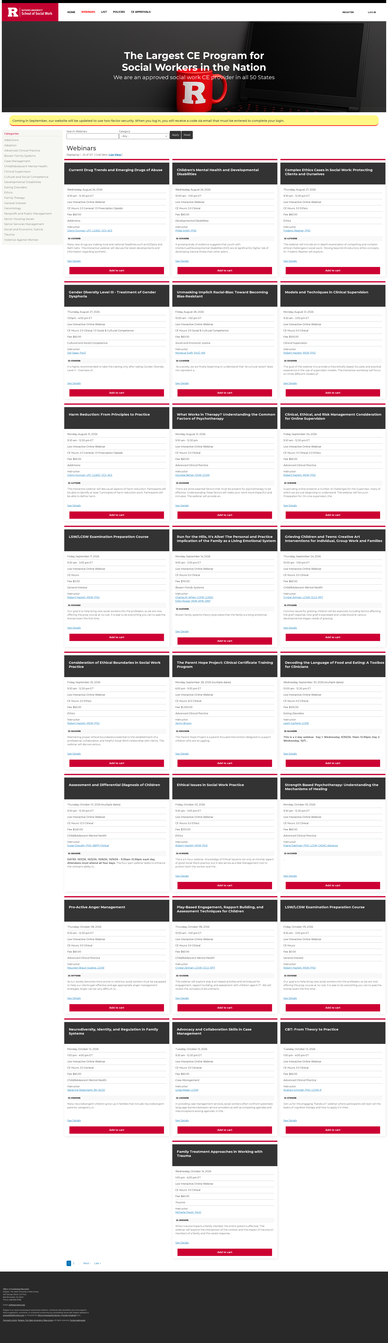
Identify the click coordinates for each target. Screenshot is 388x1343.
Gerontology (12, 208)
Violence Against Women (21, 239)
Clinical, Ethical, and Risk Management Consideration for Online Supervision (333, 416)
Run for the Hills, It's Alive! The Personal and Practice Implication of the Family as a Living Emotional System (226, 539)
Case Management (17, 161)
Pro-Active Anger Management (97, 907)
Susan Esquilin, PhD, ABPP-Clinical (88, 845)
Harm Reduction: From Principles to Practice (109, 414)
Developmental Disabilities (22, 182)
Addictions (11, 140)
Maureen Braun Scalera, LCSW (85, 967)
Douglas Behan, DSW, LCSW (192, 475)
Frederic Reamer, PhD (296, 230)
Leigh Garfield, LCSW (296, 723)
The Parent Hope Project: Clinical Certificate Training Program (225, 665)
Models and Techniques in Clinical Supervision (326, 292)
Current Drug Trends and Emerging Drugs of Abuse (115, 170)
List (104, 11)
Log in (372, 12)
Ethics (8, 192)
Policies (119, 11)
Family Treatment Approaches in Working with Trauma (220, 1154)
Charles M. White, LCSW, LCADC (194, 597)
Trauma (9, 234)
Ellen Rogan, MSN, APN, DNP (193, 601)
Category (124, 131)
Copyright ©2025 (10, 1320)
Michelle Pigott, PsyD (188, 1212)
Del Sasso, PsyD (76, 352)
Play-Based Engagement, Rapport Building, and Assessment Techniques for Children (220, 909)
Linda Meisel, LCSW (186, 1090)
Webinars (88, 11)
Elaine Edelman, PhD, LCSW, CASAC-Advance (310, 845)
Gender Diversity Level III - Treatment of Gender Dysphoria (112, 294)
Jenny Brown (183, 723)
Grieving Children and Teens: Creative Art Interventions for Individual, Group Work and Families (333, 539)
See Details (74, 261)
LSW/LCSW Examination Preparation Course (109, 537)
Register (348, 12)
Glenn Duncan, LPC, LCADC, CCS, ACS (89, 230)
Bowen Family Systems (20, 155)
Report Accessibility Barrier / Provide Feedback (57, 1315)
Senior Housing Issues (19, 218)
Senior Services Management (24, 224)
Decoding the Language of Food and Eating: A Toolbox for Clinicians (334, 665)
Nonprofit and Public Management (28, 213)
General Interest (15, 203)
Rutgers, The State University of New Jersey (35, 1320)
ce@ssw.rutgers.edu (17, 1305)
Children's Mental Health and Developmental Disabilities (218, 172)
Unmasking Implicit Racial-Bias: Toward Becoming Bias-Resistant (222, 294)
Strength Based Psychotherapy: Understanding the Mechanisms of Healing (331, 787)
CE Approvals (141, 11)
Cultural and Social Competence (26, 176)
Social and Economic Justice (23, 229)
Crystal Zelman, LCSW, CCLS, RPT (303, 597)
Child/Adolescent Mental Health (25, 166)
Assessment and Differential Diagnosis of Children (114, 785)
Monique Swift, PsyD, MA (190, 352)
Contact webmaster (77, 1320)
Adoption (10, 145)
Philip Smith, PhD (185, 230)
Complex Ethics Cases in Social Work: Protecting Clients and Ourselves (329, 172)
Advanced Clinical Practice (22, 150)
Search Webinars (77, 131)
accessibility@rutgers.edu (13, 1315)
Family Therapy (14, 197)
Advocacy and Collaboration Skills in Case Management (214, 1031)
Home (71, 12)
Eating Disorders (15, 187)
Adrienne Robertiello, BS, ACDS (86, 1090)
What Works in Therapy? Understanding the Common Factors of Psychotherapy (226, 416)
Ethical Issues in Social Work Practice (210, 785)
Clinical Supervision (17, 171)
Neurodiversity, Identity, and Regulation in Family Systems (113, 1031)
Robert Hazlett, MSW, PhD (299, 352)
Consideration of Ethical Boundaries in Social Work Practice (115, 665)
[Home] (30, 12)
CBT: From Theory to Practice (311, 1029)
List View (115, 154)
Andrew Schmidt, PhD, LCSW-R (302, 1090)
